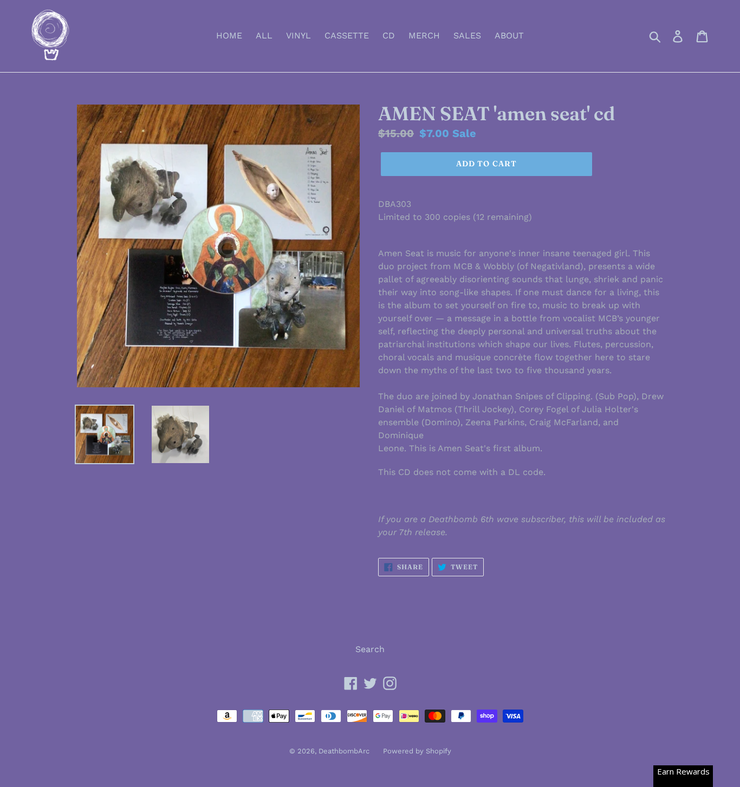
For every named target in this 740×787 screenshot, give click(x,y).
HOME (229, 35)
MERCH (424, 35)
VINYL (298, 35)
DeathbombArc (344, 751)
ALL (264, 35)
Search (370, 649)
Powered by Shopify (417, 751)
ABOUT (509, 35)
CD (388, 35)
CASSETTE (346, 35)
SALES (467, 35)
